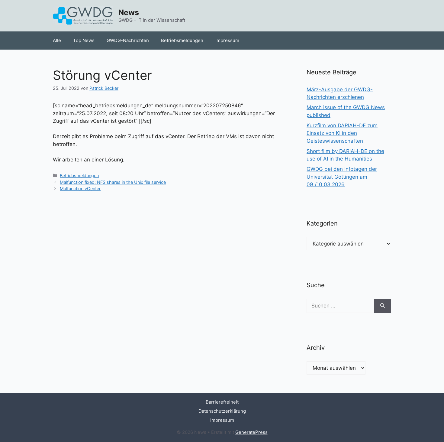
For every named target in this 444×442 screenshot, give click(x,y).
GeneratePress (251, 432)
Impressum (227, 40)
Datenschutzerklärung (222, 411)
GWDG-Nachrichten (128, 40)
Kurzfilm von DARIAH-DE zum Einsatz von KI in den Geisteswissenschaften (342, 133)
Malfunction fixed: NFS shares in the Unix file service (113, 182)
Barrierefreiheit (222, 402)
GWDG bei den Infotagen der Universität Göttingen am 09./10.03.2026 (342, 176)
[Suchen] (382, 306)
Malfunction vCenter (80, 188)
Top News (84, 40)
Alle (57, 40)
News (128, 12)
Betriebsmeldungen (182, 40)
